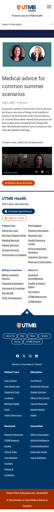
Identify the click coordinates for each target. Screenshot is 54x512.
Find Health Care (12, 386)
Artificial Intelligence (39, 440)
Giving (17, 342)
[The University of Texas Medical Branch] (27, 8)
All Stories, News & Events (18, 183)
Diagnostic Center (38, 452)
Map (22, 336)
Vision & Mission (38, 458)
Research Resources (13, 434)
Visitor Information (13, 415)
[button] (49, 7)
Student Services (38, 392)
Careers (44, 336)
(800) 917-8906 (16, 218)
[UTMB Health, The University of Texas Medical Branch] (27, 326)
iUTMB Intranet (33, 342)
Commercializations (39, 446)
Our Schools (36, 381)
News (32, 336)
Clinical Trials (10, 452)
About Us (10, 336)
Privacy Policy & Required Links (20, 493)
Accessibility (42, 493)
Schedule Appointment (20, 211)
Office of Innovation (39, 434)
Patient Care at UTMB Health (27, 15)
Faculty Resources (38, 404)
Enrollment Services (39, 386)
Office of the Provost (39, 398)
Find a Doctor (10, 381)
